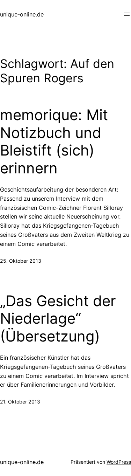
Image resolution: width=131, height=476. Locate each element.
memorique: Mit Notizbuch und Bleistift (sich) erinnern (54, 141)
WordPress (119, 462)
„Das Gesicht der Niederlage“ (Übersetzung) (58, 318)
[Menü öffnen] (127, 14)
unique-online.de (22, 14)
